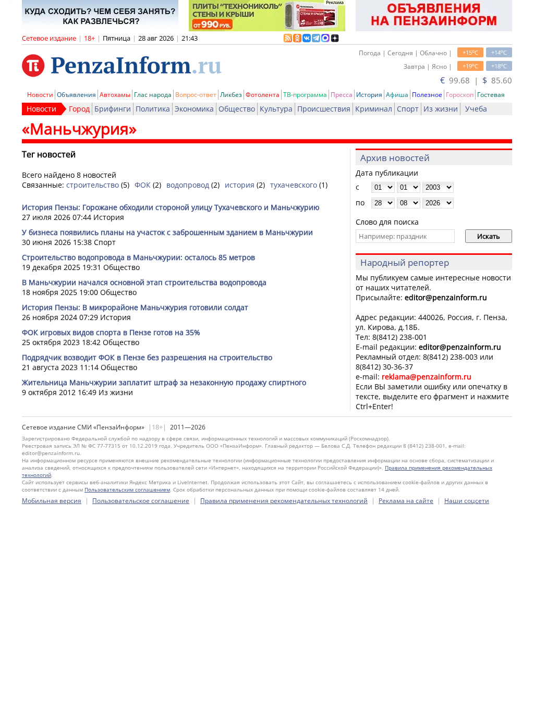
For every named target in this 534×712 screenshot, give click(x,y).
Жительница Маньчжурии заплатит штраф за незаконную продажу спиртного (164, 382)
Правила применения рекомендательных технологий (284, 500)
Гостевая (491, 94)
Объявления (76, 94)
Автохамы (115, 94)
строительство (92, 185)
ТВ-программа (305, 94)
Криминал (373, 109)
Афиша (397, 94)
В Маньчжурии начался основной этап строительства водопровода (144, 282)
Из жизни (440, 109)
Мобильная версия (51, 500)
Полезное (427, 94)
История (369, 94)
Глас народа (153, 94)
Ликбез (231, 94)
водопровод (187, 185)
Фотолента (263, 94)
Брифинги (112, 109)
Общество (237, 109)
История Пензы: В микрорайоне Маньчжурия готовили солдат (135, 307)
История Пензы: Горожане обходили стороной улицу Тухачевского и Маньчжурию (171, 207)
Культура (276, 109)
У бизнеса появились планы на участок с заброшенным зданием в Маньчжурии (167, 232)
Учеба (476, 109)
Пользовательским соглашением (127, 489)
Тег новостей (49, 154)
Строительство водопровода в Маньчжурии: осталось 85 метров (138, 257)
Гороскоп (460, 94)
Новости (40, 94)
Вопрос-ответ (195, 94)
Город (79, 109)
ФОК (143, 185)
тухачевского (293, 185)
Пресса (342, 94)
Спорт (408, 109)
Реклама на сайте (406, 500)
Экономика (194, 109)
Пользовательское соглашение (140, 500)
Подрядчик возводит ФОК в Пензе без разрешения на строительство (147, 357)
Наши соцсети (466, 500)
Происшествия (323, 109)
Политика (153, 109)
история (239, 185)
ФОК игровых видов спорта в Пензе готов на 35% (111, 332)
